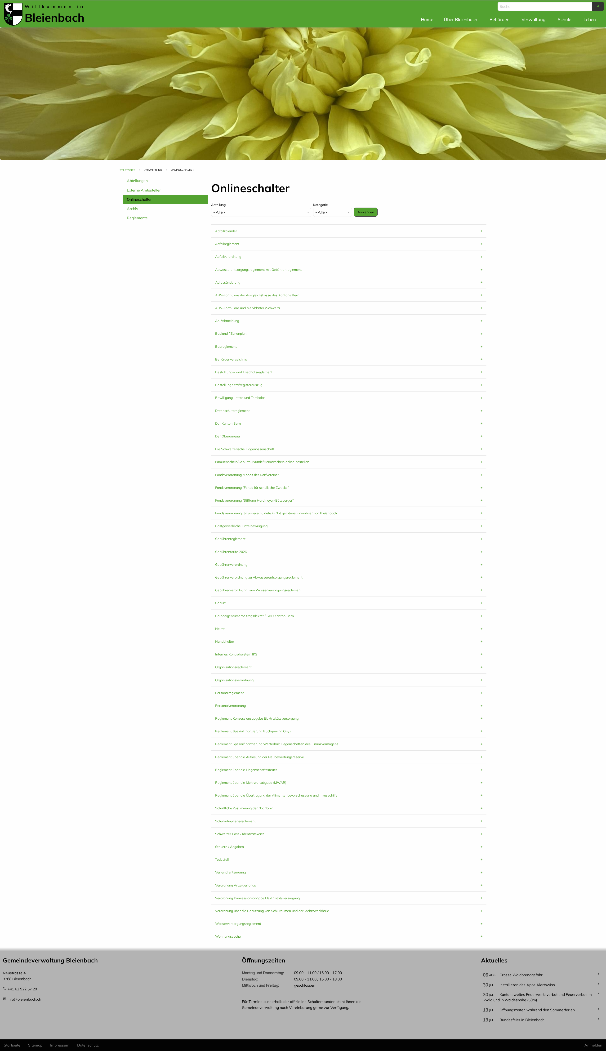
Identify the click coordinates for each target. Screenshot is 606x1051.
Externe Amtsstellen (144, 190)
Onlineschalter (139, 199)
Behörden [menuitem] (499, 19)
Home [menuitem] (427, 19)
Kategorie (320, 205)
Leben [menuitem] (590, 19)
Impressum (59, 1045)
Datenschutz (88, 1045)
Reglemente (137, 217)
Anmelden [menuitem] (593, 1045)
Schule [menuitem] (564, 19)
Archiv (132, 208)
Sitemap (35, 1045)
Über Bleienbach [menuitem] (460, 19)
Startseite (127, 170)
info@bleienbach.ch (24, 999)
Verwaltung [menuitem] (533, 19)
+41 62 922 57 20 (22, 989)
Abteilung (218, 205)
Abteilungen (137, 180)
